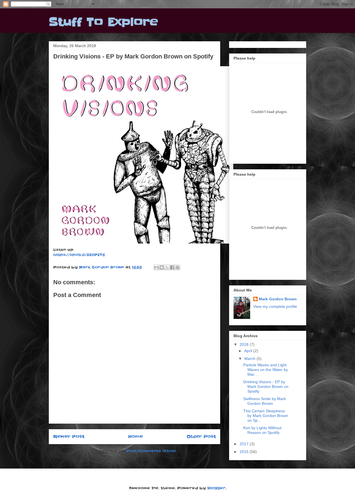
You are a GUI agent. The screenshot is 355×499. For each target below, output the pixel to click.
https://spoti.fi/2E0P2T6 (79, 254)
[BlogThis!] (161, 267)
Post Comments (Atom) (151, 450)
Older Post (201, 436)
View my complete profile (275, 306)
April (248, 351)
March (250, 358)
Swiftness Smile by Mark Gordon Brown (264, 401)
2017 (245, 444)
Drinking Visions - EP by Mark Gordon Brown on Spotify (265, 386)
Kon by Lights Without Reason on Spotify (262, 430)
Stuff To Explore (103, 22)
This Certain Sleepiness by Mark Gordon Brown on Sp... (265, 416)
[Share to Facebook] (172, 267)
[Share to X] (167, 267)
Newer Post (68, 436)
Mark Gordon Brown (278, 299)
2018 (245, 344)
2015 (245, 451)
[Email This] (156, 267)
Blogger (216, 487)
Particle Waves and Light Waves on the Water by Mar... (265, 370)
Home (135, 436)
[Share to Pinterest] (177, 267)
